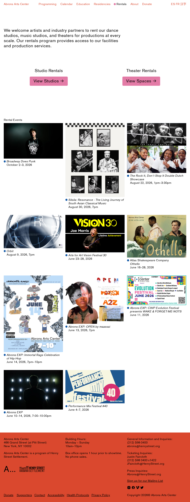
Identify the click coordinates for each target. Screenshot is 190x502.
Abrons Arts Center (16, 4)
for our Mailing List (145, 480)
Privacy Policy (101, 495)
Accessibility (56, 495)
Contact (39, 495)
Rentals (121, 4)
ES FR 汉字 (178, 4)
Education (83, 4)
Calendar (66, 4)
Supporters (24, 495)
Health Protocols (78, 495)
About (134, 4)
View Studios (46, 81)
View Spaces (138, 81)
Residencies (102, 4)
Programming (47, 4)
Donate (147, 4)
